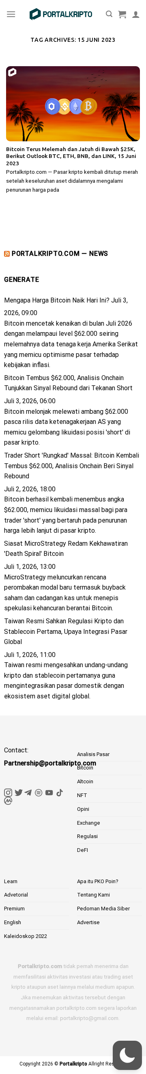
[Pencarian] (109, 14)
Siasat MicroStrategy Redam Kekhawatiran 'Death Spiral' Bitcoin (66, 549)
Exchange (88, 823)
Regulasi (87, 836)
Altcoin (85, 781)
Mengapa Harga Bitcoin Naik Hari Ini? (57, 300)
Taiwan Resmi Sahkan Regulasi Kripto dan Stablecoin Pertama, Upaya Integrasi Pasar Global (65, 631)
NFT (82, 795)
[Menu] (11, 14)
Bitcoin (85, 768)
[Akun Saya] (136, 14)
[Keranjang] (122, 14)
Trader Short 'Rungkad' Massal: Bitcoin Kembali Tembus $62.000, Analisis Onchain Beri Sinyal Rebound (71, 466)
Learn (10, 881)
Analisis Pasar (93, 754)
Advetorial (16, 895)
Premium (14, 908)
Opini (83, 809)
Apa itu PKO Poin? (97, 881)
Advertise (88, 922)
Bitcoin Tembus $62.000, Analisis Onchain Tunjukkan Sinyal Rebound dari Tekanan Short (68, 383)
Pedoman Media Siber (103, 908)
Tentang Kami (93, 895)
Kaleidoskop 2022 (25, 936)
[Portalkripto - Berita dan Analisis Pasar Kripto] (61, 14)
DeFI (82, 850)
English (12, 922)
